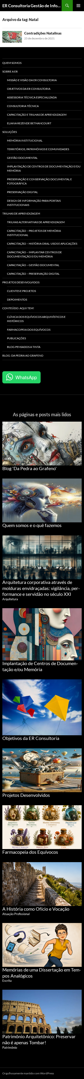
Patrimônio (9, 1047)
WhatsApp (26, 377)
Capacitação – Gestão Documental (33, 265)
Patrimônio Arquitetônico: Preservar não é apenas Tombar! (39, 1039)
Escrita (7, 980)
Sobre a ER (10, 71)
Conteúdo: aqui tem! (18, 308)
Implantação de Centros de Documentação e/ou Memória (43, 168)
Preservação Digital (22, 192)
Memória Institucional (24, 140)
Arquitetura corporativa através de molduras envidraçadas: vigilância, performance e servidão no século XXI (41, 588)
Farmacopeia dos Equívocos (28, 329)
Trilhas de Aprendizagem (21, 213)
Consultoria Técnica (23, 106)
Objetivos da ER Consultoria (28, 88)
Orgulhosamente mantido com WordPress (28, 1073)
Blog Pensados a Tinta (23, 347)
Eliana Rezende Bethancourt (29, 123)
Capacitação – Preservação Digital (33, 273)
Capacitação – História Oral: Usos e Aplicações (42, 243)
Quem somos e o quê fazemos (32, 525)
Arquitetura (10, 599)
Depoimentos (17, 299)
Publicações (16, 338)
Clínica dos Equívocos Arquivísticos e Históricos (36, 319)
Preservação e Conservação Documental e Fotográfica (39, 181)
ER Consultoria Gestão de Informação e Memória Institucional (32, 5)
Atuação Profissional (16, 914)
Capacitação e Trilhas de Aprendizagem (36, 114)
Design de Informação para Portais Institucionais (34, 203)
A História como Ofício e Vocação (35, 909)
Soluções (9, 132)
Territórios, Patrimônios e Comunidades (38, 149)
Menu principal (78, 5)
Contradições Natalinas (43, 33)
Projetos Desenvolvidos (20, 282)
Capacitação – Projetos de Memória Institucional (34, 233)
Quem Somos (11, 63)
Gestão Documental (22, 158)
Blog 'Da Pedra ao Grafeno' (29, 468)
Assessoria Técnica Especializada (32, 97)
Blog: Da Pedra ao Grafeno (22, 355)
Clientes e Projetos (21, 291)
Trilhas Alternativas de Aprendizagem (36, 222)
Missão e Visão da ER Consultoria (32, 80)
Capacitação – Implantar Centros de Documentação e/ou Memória (34, 254)
